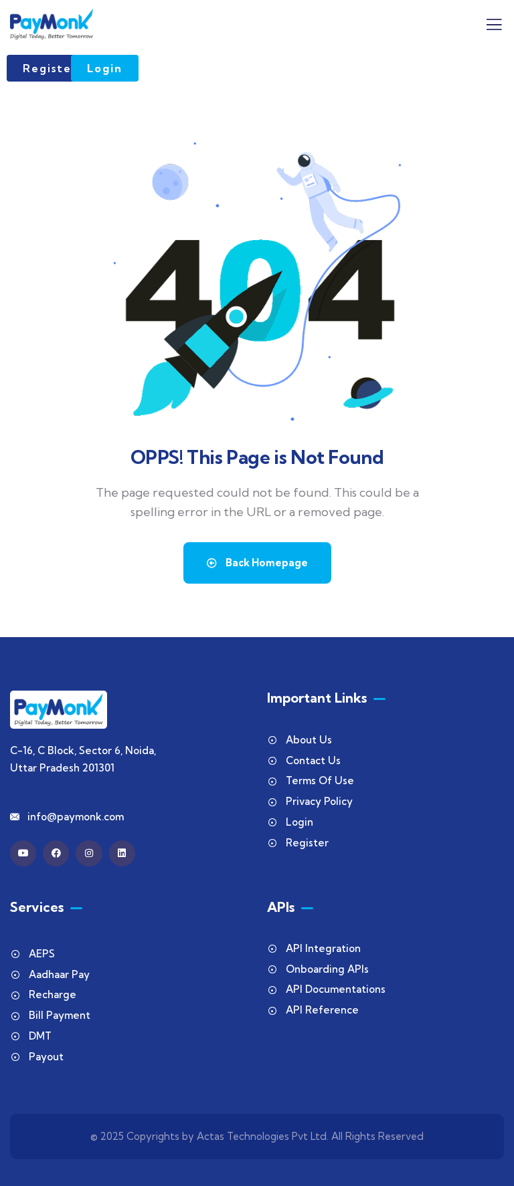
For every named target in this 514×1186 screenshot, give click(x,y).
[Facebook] (56, 853)
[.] (494, 28)
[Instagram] (89, 853)
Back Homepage (266, 562)
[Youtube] (23, 853)
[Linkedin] (122, 853)
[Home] (51, 24)
